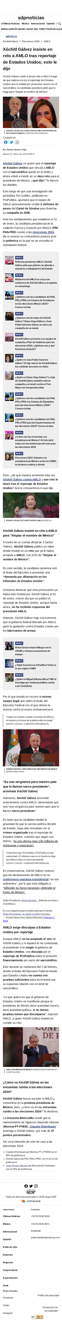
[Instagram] (36, 1186)
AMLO (47, 41)
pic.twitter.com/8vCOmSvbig (36, 914)
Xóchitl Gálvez (10, 41)
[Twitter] (11, 142)
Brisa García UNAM (12, 29)
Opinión (51, 23)
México (25, 23)
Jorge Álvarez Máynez (17, 1165)
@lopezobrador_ (29, 900)
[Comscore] (31, 1201)
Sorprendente (10, 1270)
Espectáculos (10, 1278)
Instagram (8, 1313)
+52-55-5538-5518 (40, 1216)
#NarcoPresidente (12, 914)
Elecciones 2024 (31, 41)
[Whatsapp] (17, 142)
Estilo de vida (10, 1247)
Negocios (8, 1262)
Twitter (6, 1305)
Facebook (8, 1297)
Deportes (8, 1255)
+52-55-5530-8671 (40, 1224)
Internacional (38, 23)
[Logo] (31, 18)
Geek (5, 1285)
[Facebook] (6, 142)
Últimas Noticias (11, 23)
